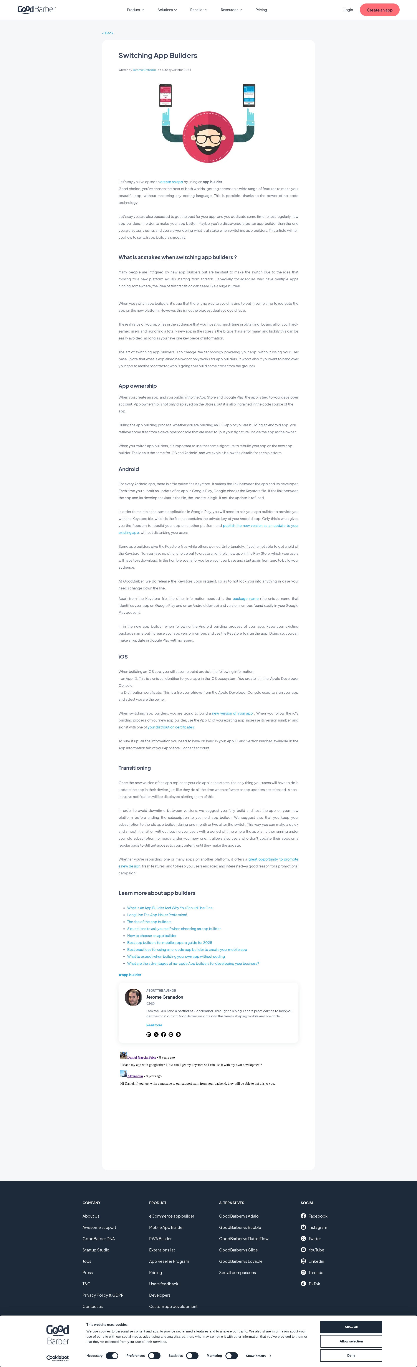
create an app (171, 181)
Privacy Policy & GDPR (103, 1295)
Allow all (351, 1327)
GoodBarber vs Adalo (239, 1215)
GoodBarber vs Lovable (241, 1261)
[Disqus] (208, 1104)
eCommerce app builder (171, 1215)
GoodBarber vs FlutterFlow (243, 1238)
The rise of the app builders (149, 921)
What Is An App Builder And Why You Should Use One (170, 907)
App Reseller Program (169, 1261)
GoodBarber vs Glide (238, 1249)
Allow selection (351, 1341)
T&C (86, 1283)
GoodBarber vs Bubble (240, 1227)
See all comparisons (237, 1272)
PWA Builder (160, 1238)
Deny (351, 1355)
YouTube (316, 1249)
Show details (256, 1356)
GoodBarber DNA (99, 1238)
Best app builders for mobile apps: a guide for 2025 (169, 942)
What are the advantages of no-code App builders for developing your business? (193, 963)
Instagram (318, 1227)
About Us (91, 1215)
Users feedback (163, 1283)
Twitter (315, 1238)
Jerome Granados (145, 69)
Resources (229, 9)
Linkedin (316, 1261)
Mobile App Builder (166, 1227)
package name (245, 598)
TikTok (314, 1283)
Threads (316, 1272)
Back (109, 33)
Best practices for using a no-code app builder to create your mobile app (187, 949)
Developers (159, 1295)
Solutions (165, 9)
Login (348, 9)
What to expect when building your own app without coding (176, 956)
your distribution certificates (171, 727)
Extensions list (162, 1249)
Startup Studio (96, 1249)
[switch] (154, 1355)
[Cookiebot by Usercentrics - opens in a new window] (58, 1358)
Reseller (197, 9)
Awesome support (99, 1227)
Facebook (318, 1215)
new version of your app (232, 713)
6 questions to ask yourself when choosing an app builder (174, 928)
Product (133, 9)
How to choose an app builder (151, 935)
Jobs (87, 1261)
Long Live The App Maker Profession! (157, 914)
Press (88, 1272)
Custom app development (173, 1306)
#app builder (130, 974)
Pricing (261, 9)
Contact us (93, 1306)
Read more (154, 1025)
